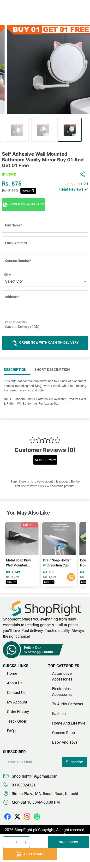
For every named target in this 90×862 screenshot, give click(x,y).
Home (12, 673)
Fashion (59, 713)
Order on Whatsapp (26, 204)
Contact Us (16, 692)
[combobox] (45, 281)
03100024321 (23, 785)
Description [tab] (15, 370)
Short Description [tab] (52, 370)
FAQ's (11, 731)
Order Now (68, 842)
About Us (14, 683)
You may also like (28, 513)
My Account (17, 702)
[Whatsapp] (37, 816)
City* (8, 274)
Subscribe (74, 762)
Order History (18, 711)
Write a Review (45, 460)
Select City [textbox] (14, 281)
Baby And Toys (65, 742)
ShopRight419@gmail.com (34, 776)
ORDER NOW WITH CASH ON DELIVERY (48, 342)
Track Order (16, 721)
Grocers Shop (63, 732)
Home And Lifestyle (68, 723)
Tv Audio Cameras (67, 704)
